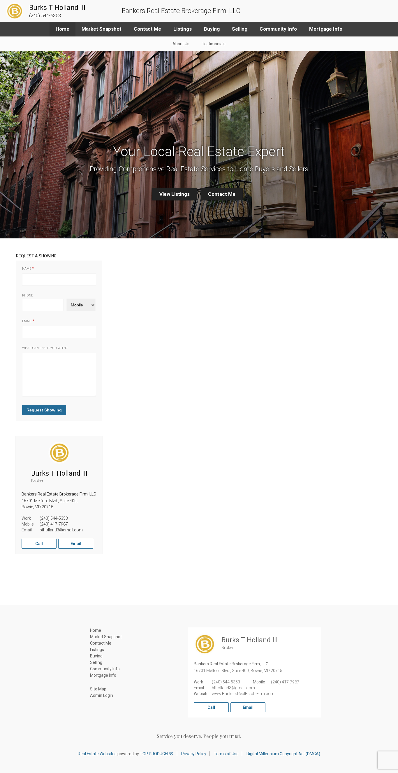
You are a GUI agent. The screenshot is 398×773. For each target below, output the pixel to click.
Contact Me (147, 29)
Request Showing (44, 410)
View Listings (174, 194)
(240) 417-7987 (54, 524)
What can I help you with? (44, 348)
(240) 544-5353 (54, 518)
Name (26, 269)
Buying (212, 29)
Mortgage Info (325, 29)
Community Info (278, 29)
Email (26, 321)
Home (62, 29)
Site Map (98, 689)
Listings (182, 29)
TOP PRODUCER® (156, 753)
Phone (27, 295)
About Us (180, 43)
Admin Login (101, 695)
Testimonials (214, 43)
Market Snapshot (101, 29)
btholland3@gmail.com (61, 530)
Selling (239, 29)
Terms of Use (226, 753)
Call (39, 543)
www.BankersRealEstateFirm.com (243, 693)
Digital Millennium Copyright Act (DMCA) (283, 753)
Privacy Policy (193, 753)
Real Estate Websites (97, 753)
